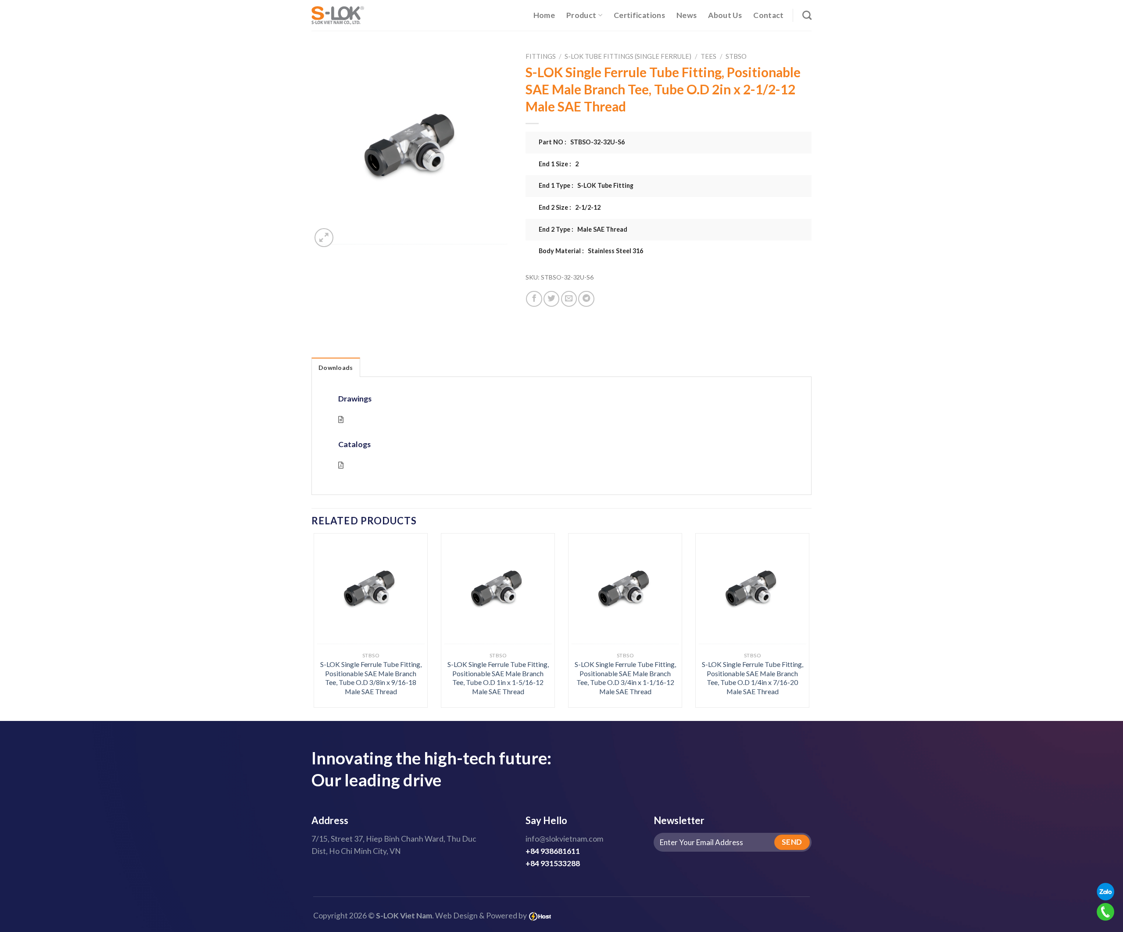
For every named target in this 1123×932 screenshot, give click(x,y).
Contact (768, 15)
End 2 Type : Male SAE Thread (583, 229)
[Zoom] (324, 237)
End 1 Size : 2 (559, 164)
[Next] (795, 601)
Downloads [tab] (335, 367)
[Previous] (328, 601)
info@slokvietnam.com (564, 838)
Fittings (541, 56)
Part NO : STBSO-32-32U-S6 (582, 142)
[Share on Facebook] (534, 299)
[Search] (807, 15)
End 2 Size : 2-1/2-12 (570, 207)
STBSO (736, 56)
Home (544, 15)
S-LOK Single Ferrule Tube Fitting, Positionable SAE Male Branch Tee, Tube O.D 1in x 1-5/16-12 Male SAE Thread (498, 677)
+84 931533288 (553, 863)
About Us (725, 15)
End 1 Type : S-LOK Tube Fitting (586, 185)
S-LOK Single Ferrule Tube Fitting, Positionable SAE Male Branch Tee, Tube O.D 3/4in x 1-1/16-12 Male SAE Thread (625, 677)
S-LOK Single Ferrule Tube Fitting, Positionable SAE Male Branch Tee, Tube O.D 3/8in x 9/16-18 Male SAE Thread (371, 677)
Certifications (639, 15)
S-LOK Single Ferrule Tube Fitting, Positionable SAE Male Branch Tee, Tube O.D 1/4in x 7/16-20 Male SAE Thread (752, 677)
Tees (708, 56)
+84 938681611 (553, 851)
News (686, 15)
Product (581, 15)
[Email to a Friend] (569, 299)
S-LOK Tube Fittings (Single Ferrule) (628, 56)
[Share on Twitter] (551, 299)
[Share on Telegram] (586, 299)
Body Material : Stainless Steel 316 (591, 251)
